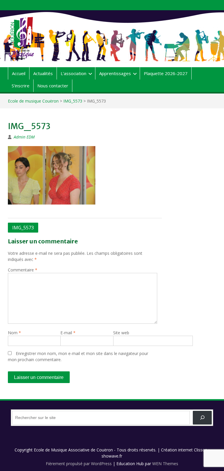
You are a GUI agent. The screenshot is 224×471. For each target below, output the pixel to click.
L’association (73, 73)
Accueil (18, 73)
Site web (121, 332)
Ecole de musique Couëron (33, 101)
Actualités (43, 73)
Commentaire (22, 270)
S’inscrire (20, 86)
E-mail (68, 332)
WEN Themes (165, 463)
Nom (14, 332)
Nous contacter (52, 86)
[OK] (202, 418)
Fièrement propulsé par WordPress (79, 463)
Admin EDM (24, 137)
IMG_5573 (72, 101)
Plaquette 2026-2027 (166, 73)
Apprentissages (115, 73)
